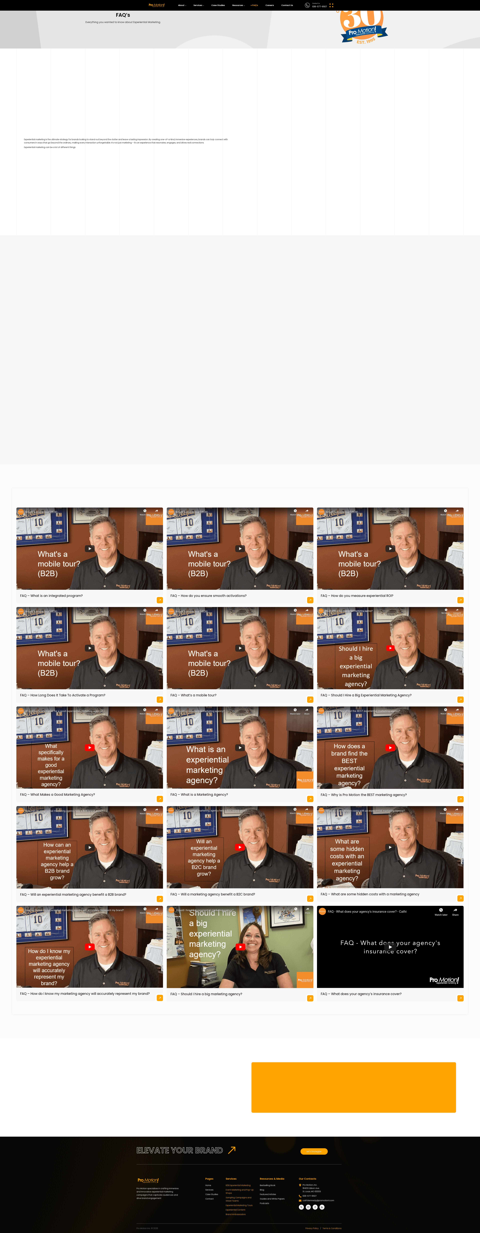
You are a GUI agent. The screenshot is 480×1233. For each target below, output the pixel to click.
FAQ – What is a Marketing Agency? (199, 684)
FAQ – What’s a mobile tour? (193, 584)
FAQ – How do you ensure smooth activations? (208, 485)
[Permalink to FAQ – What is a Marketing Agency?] (240, 637)
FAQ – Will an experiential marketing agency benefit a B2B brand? (73, 784)
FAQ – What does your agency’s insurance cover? (361, 883)
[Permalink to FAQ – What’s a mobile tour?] (240, 537)
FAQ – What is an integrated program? (51, 485)
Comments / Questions (331, 985)
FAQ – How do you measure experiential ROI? (357, 485)
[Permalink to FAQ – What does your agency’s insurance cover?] (390, 836)
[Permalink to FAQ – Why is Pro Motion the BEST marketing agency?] (390, 637)
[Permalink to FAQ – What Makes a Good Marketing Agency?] (89, 637)
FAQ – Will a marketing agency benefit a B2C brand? (212, 783)
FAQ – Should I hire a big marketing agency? (206, 883)
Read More (160, 489)
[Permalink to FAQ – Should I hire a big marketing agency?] (240, 836)
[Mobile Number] (40, 989)
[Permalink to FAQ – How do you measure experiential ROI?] (390, 438)
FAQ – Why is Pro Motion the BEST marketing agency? (364, 684)
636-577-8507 (319, 6)
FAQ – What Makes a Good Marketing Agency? (57, 684)
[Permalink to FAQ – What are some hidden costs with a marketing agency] (390, 736)
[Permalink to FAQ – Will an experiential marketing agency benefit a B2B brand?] (89, 736)
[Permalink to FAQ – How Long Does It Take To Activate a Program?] (89, 537)
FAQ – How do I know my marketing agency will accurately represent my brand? (85, 883)
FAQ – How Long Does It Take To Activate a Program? (62, 584)
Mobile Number (53, 987)
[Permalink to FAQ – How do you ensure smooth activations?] (240, 438)
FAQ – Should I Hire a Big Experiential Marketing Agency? (366, 584)
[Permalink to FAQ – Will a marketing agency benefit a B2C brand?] (240, 736)
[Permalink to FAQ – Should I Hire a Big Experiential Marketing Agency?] (390, 537)
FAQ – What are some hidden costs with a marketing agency (370, 783)
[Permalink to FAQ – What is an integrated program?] (89, 438)
